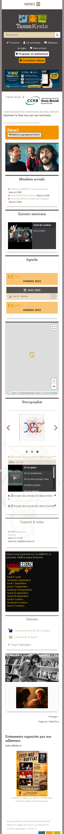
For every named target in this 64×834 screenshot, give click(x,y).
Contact (32, 821)
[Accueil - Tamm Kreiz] (32, 20)
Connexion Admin (33, 60)
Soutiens (41, 821)
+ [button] (54, 381)
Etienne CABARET (20, 189)
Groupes (45, 630)
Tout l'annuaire (21, 644)
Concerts (19, 637)
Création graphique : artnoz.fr (21, 828)
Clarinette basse (39, 189)
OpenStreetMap (51, 392)
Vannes (24, 296)
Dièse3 (19, 462)
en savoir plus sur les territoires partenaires (21, 122)
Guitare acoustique (38, 198)
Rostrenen (20, 531)
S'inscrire (14, 42)
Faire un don (39, 48)
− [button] (54, 386)
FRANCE (12, 535)
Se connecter (33, 42)
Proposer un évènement (33, 54)
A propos (11, 821)
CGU (48, 821)
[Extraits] (32, 428)
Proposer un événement (36, 824)
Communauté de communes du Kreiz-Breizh (31, 111)
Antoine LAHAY (18, 198)
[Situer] (53, 296)
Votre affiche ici (13, 745)
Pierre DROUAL (19, 195)
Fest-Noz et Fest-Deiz (26, 630)
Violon (32, 195)
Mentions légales (15, 824)
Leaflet (14, 392)
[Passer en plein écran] (54, 327)
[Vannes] (32, 355)
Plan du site (22, 821)
